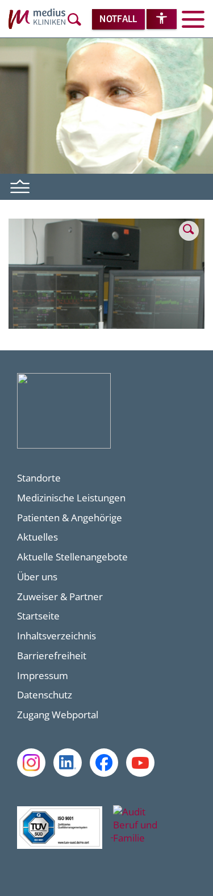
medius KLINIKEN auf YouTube (140, 762)
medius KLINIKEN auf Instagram (31, 762)
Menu (20, 185)
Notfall (118, 19)
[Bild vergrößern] (106, 325)
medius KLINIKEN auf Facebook (104, 762)
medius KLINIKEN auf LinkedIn (67, 762)
